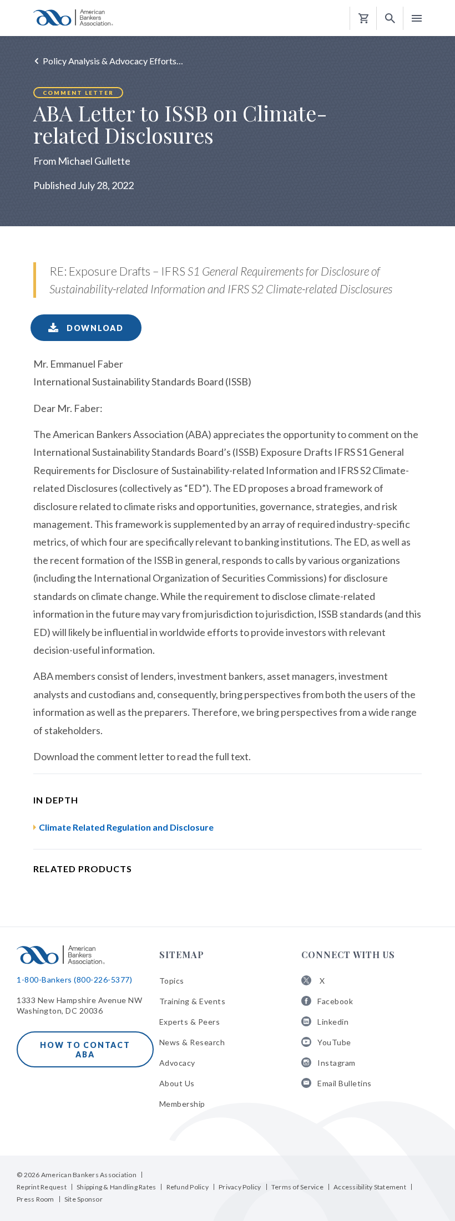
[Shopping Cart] (363, 18)
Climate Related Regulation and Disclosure (126, 827)
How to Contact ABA (85, 1049)
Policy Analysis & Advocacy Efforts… (113, 60)
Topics (171, 980)
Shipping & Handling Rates (116, 1187)
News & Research (192, 1042)
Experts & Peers (189, 1021)
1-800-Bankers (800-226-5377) (74, 979)
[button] (390, 18)
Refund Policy (187, 1187)
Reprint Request (42, 1187)
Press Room (35, 1199)
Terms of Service (297, 1187)
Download (94, 328)
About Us (177, 1083)
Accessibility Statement (369, 1187)
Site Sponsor (83, 1199)
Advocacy (177, 1062)
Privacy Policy (240, 1187)
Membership (182, 1103)
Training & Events (192, 1001)
